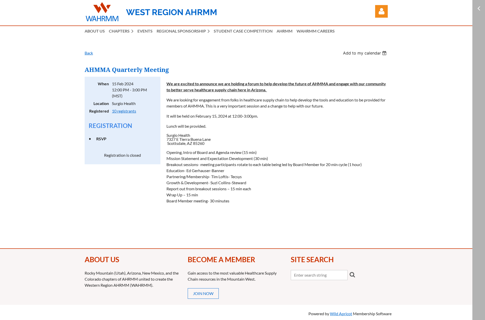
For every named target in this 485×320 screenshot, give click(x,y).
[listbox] (365, 53)
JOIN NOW (203, 293)
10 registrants (124, 111)
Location (101, 103)
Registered (99, 111)
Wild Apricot (341, 313)
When (103, 83)
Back (89, 52)
